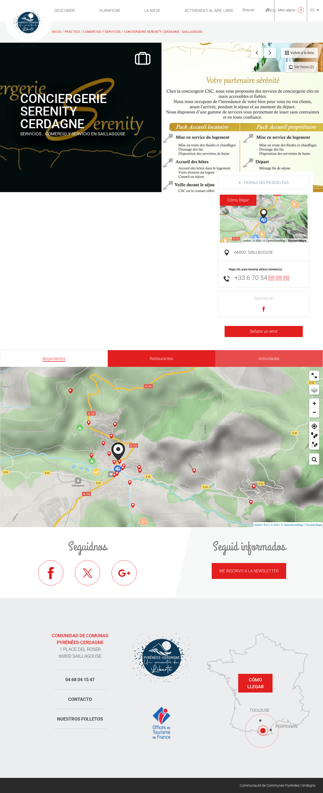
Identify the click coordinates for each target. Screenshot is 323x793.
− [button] (314, 412)
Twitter (87, 572)
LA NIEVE (152, 10)
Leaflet (257, 525)
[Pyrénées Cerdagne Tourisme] (28, 22)
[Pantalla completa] (314, 375)
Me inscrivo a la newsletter (249, 571)
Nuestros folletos (80, 719)
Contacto (80, 699)
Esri (266, 525)
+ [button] (314, 403)
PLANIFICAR (109, 10)
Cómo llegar (238, 200)
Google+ (124, 572)
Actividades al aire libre (209, 10)
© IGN (275, 525)
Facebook (50, 572)
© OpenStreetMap (292, 525)
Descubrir (65, 10)
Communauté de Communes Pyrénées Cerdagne (277, 785)
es (312, 10)
